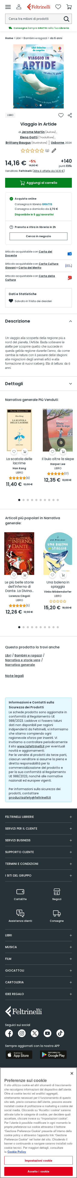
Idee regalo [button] (14, 994)
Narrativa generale (20, 665)
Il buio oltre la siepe (58, 459)
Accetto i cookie (38, 1171)
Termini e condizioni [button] (21, 864)
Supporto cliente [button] (19, 852)
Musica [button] (11, 947)
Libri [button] (8, 935)
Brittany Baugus (18, 142)
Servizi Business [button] (17, 840)
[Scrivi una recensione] (53, 150)
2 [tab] (40, 105)
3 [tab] (28, 500)
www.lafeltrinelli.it (30, 746)
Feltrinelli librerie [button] (19, 817)
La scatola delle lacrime (19, 461)
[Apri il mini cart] (69, 7)
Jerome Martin (33, 132)
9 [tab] (53, 500)
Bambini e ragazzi (28, 655)
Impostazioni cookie (38, 1160)
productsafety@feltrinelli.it (30, 797)
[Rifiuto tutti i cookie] (72, 1073)
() (47, 150)
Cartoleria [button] (14, 982)
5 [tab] (36, 500)
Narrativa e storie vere (22, 660)
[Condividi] (70, 115)
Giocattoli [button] (14, 970)
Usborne (57, 142)
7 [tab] (45, 500)
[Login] (19, 6)
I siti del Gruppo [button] (18, 875)
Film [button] (8, 959)
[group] (38, 24)
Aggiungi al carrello (41, 183)
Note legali (14, 676)
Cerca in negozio (38, 236)
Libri (8, 655)
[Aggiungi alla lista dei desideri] (61, 115)
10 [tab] (58, 500)
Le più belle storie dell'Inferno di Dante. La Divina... (19, 586)
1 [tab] (36, 105)
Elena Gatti (29, 137)
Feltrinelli (25, 171)
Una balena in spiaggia (57, 584)
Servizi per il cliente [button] (21, 828)
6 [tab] (40, 500)
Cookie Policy (16, 1152)
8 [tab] (49, 500)
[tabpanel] (38, 76)
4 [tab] (32, 500)
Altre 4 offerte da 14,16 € (49, 171)
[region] (38, 1122)
